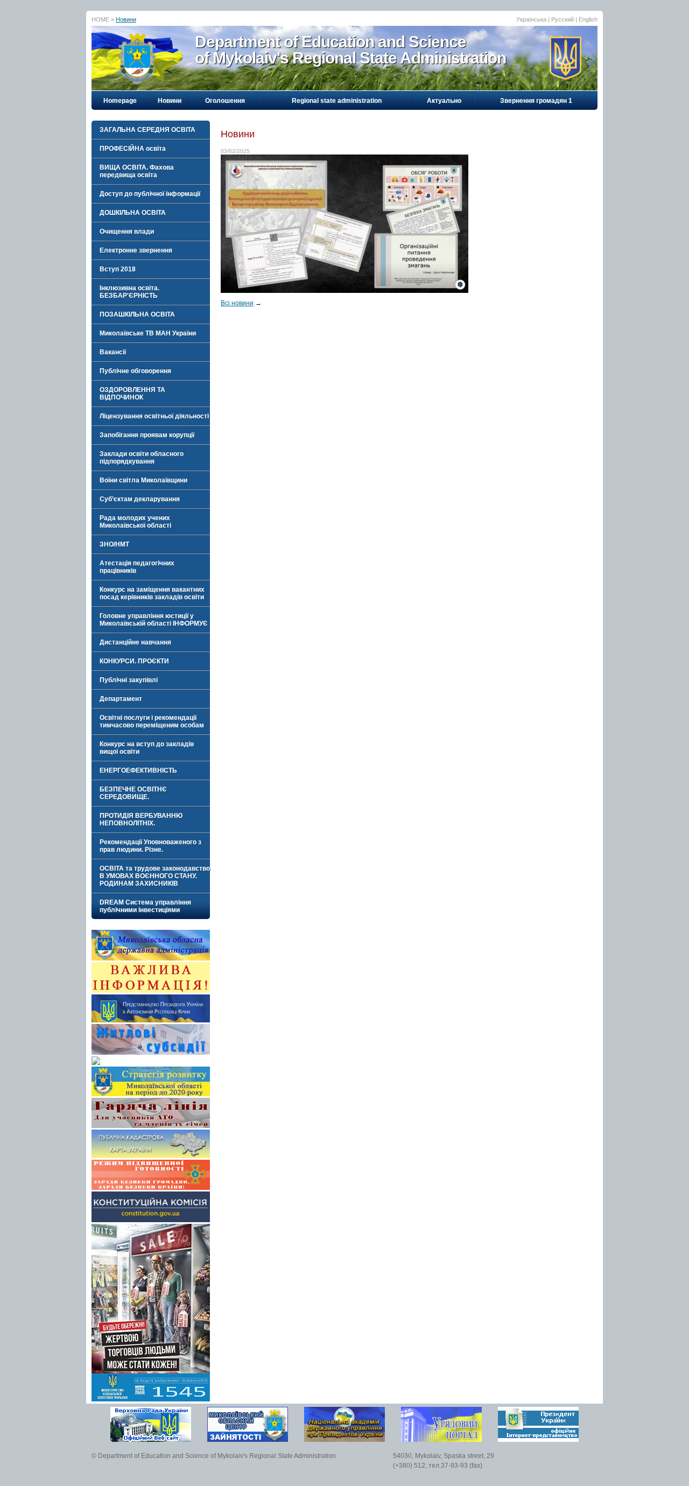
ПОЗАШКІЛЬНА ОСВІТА (137, 314)
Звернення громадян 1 (536, 100)
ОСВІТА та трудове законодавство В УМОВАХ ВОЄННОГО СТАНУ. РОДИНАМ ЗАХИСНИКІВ (155, 876)
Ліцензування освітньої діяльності (154, 416)
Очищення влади (127, 231)
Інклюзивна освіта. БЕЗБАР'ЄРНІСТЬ (129, 291)
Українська (531, 19)
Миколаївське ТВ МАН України (148, 333)
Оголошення (225, 100)
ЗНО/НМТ (114, 544)
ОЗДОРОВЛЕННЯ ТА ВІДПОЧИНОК (132, 393)
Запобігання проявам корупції (147, 435)
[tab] (151, 130)
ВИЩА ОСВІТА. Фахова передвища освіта (137, 171)
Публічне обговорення (135, 371)
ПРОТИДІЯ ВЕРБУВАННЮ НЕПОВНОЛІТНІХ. (141, 819)
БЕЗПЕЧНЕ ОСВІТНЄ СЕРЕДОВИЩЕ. (133, 793)
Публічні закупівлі (129, 680)
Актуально (444, 100)
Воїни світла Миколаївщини (143, 480)
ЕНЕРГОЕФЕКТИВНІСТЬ (138, 770)
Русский (562, 19)
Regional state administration (337, 100)
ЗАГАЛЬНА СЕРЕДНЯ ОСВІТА (147, 130)
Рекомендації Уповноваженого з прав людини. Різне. (150, 845)
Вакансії (113, 352)
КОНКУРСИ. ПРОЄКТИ (134, 661)
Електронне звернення (136, 250)
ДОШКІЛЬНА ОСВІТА (133, 212)
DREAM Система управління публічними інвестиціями (145, 906)
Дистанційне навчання (135, 642)
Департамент (121, 699)
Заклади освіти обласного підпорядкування (142, 457)
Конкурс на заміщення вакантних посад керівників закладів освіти (152, 593)
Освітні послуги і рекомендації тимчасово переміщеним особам (152, 721)
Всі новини (237, 303)
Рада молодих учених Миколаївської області (135, 521)
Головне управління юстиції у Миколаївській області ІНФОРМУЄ (154, 619)
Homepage (120, 100)
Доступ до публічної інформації (150, 194)
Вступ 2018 (118, 269)
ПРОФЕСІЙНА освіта (133, 148)
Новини (126, 19)
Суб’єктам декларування (140, 499)
